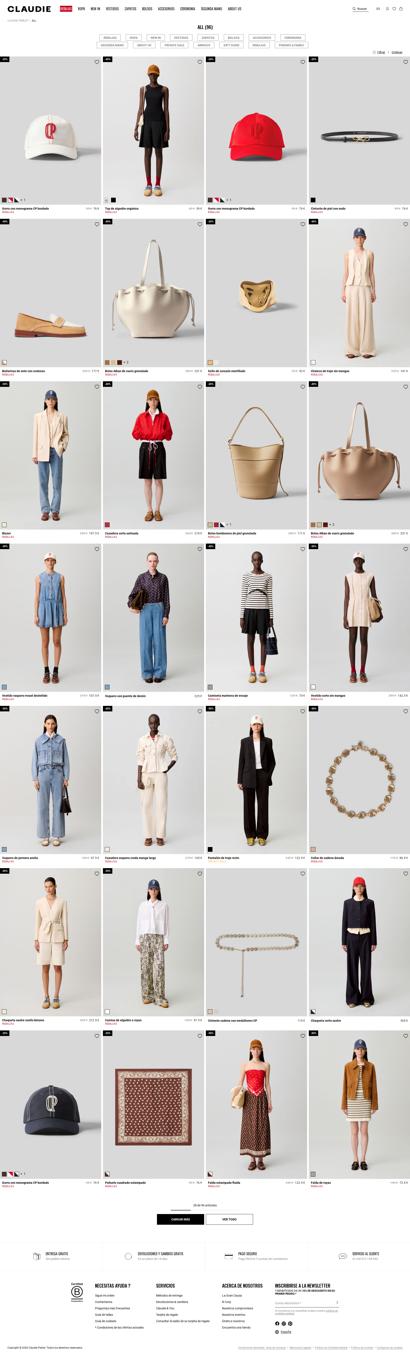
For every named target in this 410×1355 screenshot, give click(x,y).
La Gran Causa (232, 1295)
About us (144, 45)
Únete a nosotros (233, 1321)
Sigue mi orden (104, 1295)
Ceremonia (292, 37)
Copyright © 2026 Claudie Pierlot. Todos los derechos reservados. (45, 1347)
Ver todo (229, 1219)
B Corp (226, 1302)
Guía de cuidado (105, 1321)
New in (156, 37)
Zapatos (208, 37)
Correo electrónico (287, 1303)
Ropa (134, 37)
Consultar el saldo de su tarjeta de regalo (183, 1321)
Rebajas (110, 37)
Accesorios (262, 37)
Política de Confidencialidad (330, 1347)
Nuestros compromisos (237, 1308)
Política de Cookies (361, 1347)
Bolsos (234, 37)
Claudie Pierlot (17, 20)
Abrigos (204, 45)
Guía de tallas (104, 1314)
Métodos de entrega (169, 1295)
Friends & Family (291, 45)
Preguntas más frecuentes (112, 1308)
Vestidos (181, 37)
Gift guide (231, 45)
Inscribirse (337, 1303)
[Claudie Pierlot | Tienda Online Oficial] (29, 9)
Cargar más (180, 1219)
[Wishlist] (97, 62)
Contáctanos (103, 1302)
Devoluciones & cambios (172, 1302)
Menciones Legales (300, 1347)
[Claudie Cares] (77, 1292)
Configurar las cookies (389, 1347)
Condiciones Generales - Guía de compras (262, 1347)
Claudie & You (165, 1308)
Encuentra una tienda (236, 1327)
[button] (64, 9)
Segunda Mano (112, 45)
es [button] (378, 8)
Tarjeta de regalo (167, 1314)
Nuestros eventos (233, 1314)
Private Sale (174, 45)
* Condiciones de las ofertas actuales (119, 1327)
